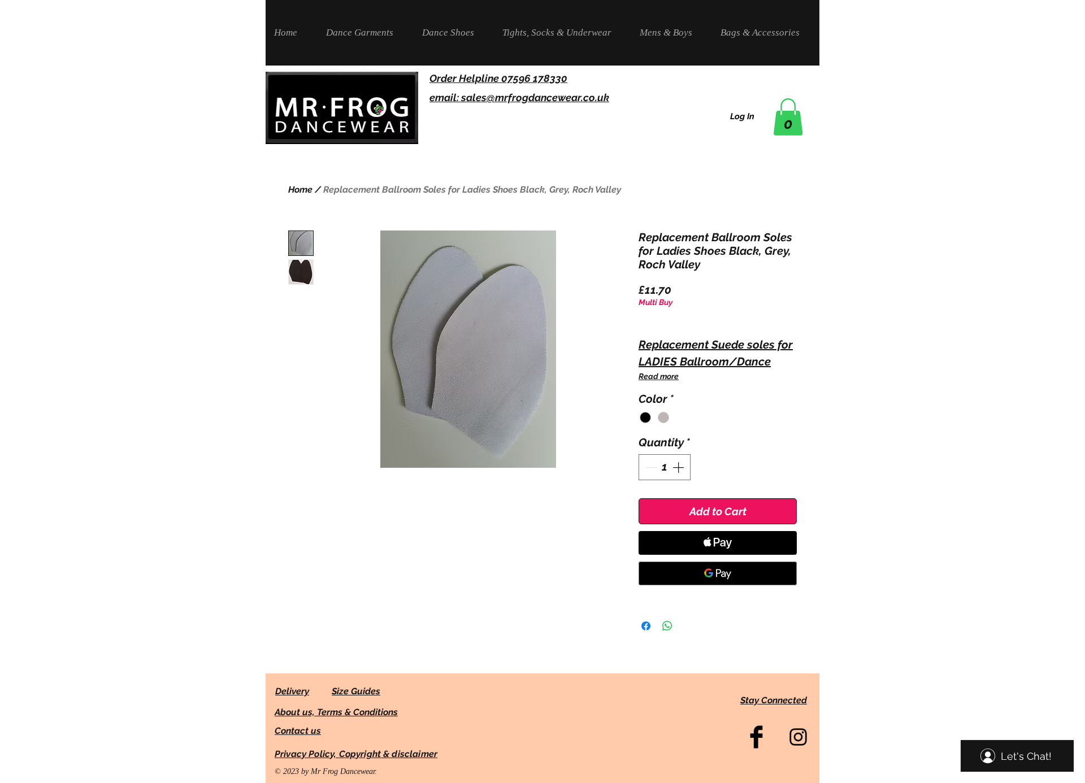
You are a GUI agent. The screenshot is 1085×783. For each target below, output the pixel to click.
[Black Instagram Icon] (798, 737)
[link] (788, 117)
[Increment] (679, 467)
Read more (659, 376)
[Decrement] (649, 467)
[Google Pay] (718, 573)
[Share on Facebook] (646, 626)
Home (300, 189)
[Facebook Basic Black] (756, 737)
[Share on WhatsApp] (667, 626)
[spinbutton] (664, 467)
